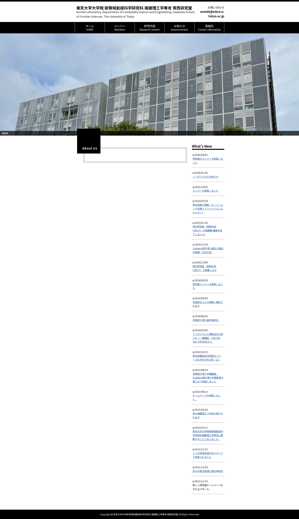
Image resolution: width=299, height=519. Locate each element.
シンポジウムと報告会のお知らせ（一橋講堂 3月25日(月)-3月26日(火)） (208, 337)
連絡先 (209, 27)
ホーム (90, 27)
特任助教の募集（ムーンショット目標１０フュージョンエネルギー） (208, 208)
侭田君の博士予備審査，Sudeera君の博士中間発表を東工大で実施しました (208, 377)
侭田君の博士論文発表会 (205, 320)
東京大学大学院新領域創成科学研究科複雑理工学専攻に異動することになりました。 (208, 435)
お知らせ (179, 27)
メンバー (119, 27)
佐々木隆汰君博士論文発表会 (208, 471)
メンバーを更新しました (205, 190)
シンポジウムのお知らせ (205, 176)
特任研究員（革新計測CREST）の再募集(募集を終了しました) (207, 230)
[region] (149, 84)
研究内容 (150, 27)
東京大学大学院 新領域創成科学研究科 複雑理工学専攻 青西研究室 (134, 8)
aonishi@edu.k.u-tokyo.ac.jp (212, 14)
